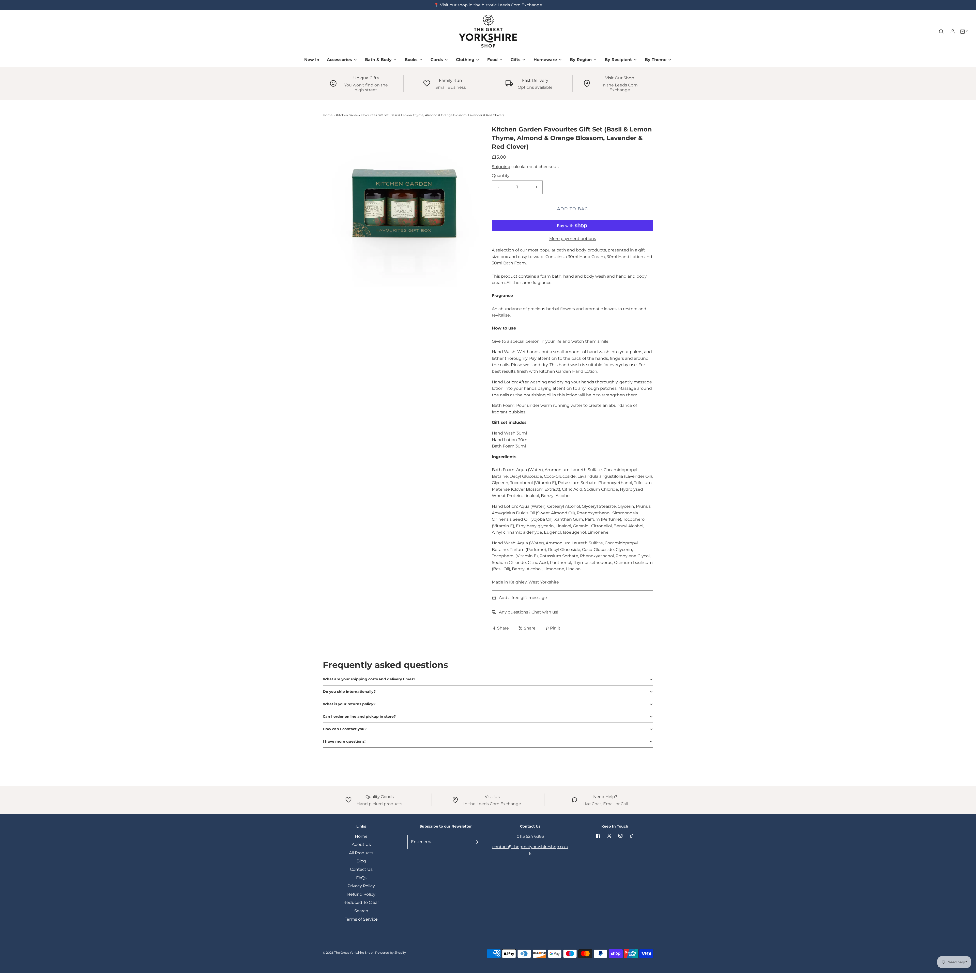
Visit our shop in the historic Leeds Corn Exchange (491, 5)
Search (361, 910)
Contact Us (361, 869)
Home (327, 115)
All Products (361, 852)
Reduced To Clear (361, 902)
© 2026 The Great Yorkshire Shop (348, 952)
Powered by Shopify (390, 952)
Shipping (501, 166)
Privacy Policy (361, 886)
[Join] (477, 842)
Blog (361, 861)
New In (311, 59)
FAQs (361, 877)
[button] (488, 679)
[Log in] (953, 31)
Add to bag (572, 208)
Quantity (501, 175)
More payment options (572, 238)
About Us (361, 844)
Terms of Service (361, 919)
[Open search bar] (941, 31)
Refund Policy (361, 894)
